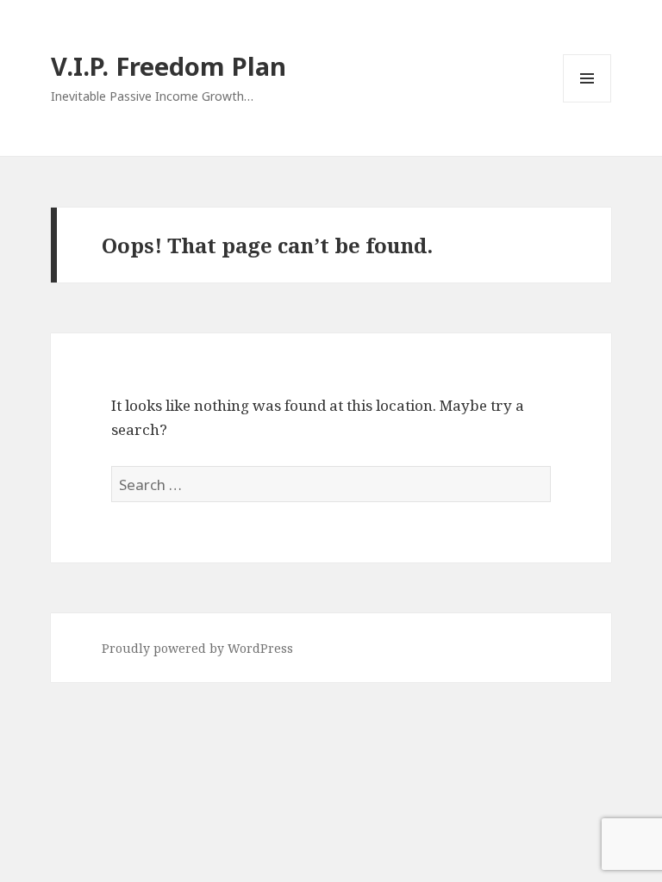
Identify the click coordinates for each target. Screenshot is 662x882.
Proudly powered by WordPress (197, 648)
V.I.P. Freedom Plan (168, 66)
